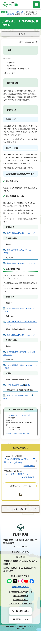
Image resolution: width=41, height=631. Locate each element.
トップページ (11, 12)
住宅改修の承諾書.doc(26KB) (18, 385)
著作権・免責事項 (20, 596)
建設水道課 (29, 465)
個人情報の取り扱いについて (20, 592)
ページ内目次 (20, 34)
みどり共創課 (28, 477)
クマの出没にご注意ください (17, 474)
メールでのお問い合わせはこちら (18, 433)
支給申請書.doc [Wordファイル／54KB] (21, 263)
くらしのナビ (20, 509)
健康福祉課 (10, 14)
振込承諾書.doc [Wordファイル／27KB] (21, 335)
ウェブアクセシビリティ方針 (20, 604)
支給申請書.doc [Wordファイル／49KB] (21, 233)
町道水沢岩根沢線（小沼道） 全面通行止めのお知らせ (19, 461)
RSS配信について (20, 600)
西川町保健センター (13, 415)
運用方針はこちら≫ (20, 587)
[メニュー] (36, 4)
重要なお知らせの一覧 (20, 486)
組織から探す (21, 12)
